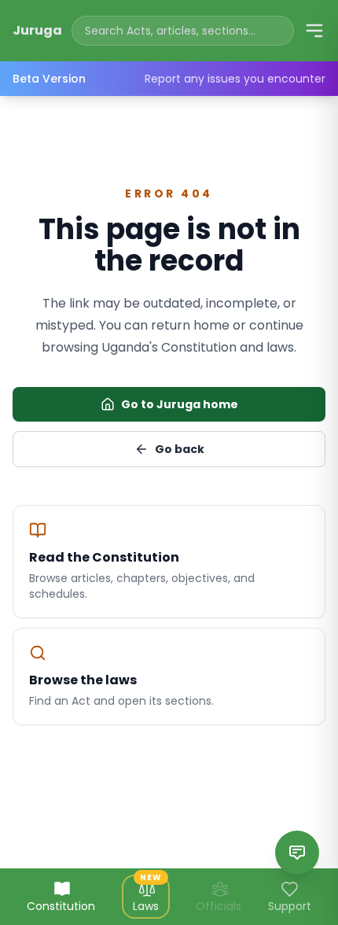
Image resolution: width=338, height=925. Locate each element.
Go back (179, 449)
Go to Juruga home (179, 404)
